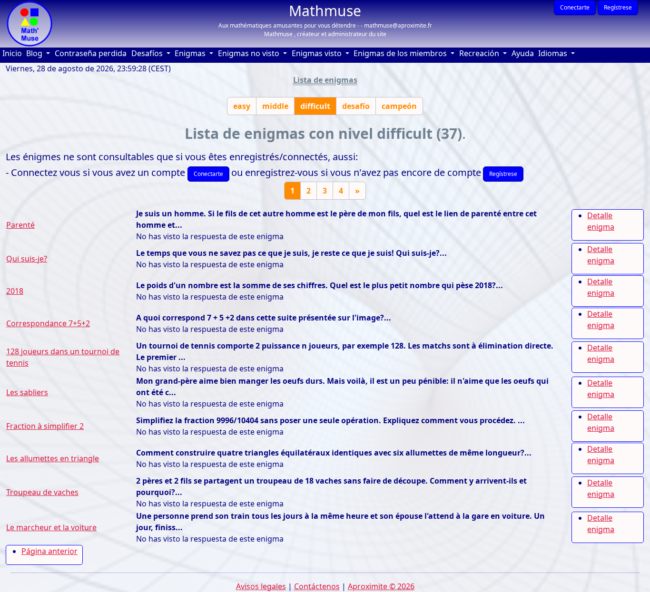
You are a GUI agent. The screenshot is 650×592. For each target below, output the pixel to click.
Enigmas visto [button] (318, 53)
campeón (399, 106)
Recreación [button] (480, 53)
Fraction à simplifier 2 (45, 426)
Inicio (13, 53)
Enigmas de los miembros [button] (401, 53)
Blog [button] (35, 53)
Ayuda (524, 53)
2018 (14, 291)
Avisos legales (261, 586)
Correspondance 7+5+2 (48, 323)
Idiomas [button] (553, 53)
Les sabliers (27, 392)
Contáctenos (317, 586)
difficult (315, 106)
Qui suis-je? (26, 258)
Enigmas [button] (191, 53)
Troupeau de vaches (42, 492)
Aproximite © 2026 (381, 586)
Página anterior (49, 551)
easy (241, 106)
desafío (356, 106)
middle (275, 106)
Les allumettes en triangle (52, 458)
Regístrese (618, 7)
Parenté (20, 225)
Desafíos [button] (148, 53)
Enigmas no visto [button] (249, 53)
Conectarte (575, 7)
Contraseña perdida (91, 53)
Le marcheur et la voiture (51, 527)
